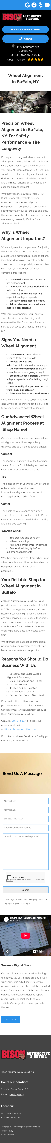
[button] (27, 5)
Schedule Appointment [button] (25, 29)
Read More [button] (11, 1019)
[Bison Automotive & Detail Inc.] (21, 17)
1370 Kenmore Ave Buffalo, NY (28, 48)
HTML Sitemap (7, 1135)
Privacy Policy (7, 1131)
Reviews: (16, 60)
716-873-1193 (19, 720)
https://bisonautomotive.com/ (20, 729)
